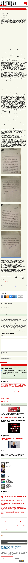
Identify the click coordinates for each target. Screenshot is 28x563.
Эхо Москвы (7, 281)
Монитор (15, 547)
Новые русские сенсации (6, 516)
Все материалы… (6, 404)
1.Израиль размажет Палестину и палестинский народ (14, 370)
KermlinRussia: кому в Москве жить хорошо (19, 286)
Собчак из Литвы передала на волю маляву (10, 395)
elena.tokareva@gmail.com (7, 556)
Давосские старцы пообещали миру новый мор (11, 500)
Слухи (10, 547)
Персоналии (4, 548)
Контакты (17, 548)
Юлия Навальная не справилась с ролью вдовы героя (13, 493)
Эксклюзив (4, 547)
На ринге (3, 546)
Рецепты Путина (4, 401)
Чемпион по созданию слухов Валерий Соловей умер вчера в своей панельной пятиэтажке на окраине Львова (13, 392)
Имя (2, 335)
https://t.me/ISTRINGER (7, 417)
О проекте (11, 548)
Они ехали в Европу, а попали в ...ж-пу (9, 529)
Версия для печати (5, 15)
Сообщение (3, 338)
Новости (17, 546)
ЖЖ (16, 417)
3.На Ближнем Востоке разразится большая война (14, 375)
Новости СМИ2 (3, 362)
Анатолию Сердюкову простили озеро (6, 286)
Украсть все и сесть (5, 398)
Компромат (10, 546)
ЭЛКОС (17, 558)
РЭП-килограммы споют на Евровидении (10, 519)
